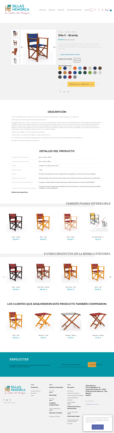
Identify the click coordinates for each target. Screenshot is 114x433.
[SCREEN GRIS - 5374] (75, 77)
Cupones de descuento (72, 397)
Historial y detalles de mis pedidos (75, 395)
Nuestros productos (35, 391)
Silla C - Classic (16, 237)
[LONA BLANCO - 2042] (70, 68)
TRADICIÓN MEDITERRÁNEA (74, 10)
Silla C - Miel (43, 237)
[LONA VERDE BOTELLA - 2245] (85, 72)
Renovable (51, 398)
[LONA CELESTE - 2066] (80, 68)
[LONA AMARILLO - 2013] (60, 68)
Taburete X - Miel (43, 335)
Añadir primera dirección (73, 393)
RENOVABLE (61, 10)
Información (70, 391)
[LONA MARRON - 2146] (100, 68)
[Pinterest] (68, 92)
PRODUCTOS (42, 10)
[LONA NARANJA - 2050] (75, 68)
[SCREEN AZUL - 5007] (65, 77)
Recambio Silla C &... (98, 237)
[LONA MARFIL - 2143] (90, 68)
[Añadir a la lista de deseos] (98, 84)
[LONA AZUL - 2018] (65, 68)
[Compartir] (60, 92)
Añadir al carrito (80, 84)
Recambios (33, 393)
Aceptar (97, 427)
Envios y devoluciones (72, 412)
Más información (90, 422)
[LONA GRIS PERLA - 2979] (95, 72)
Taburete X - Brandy (98, 335)
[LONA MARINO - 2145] (95, 68)
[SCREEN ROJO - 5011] (70, 77)
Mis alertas (69, 400)
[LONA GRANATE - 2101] (85, 68)
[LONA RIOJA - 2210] (70, 72)
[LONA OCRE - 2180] (65, 72)
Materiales (51, 391)
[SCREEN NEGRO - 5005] (60, 77)
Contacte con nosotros (54, 416)
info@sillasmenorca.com (92, 404)
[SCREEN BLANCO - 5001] (100, 72)
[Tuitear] (64, 92)
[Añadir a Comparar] (59, 90)
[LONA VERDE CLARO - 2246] (90, 72)
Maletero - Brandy (70, 335)
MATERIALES (51, 10)
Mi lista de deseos (71, 402)
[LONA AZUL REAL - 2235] (75, 72)
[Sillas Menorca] (17, 10)
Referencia (60, 32)
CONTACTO (87, 10)
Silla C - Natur (71, 237)
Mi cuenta (70, 387)
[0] (106, 10)
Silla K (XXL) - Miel (71, 287)
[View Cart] (109, 10)
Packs (32, 395)
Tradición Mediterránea (54, 408)
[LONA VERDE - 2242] (80, 72)
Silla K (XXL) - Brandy (43, 287)
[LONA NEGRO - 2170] (60, 72)
